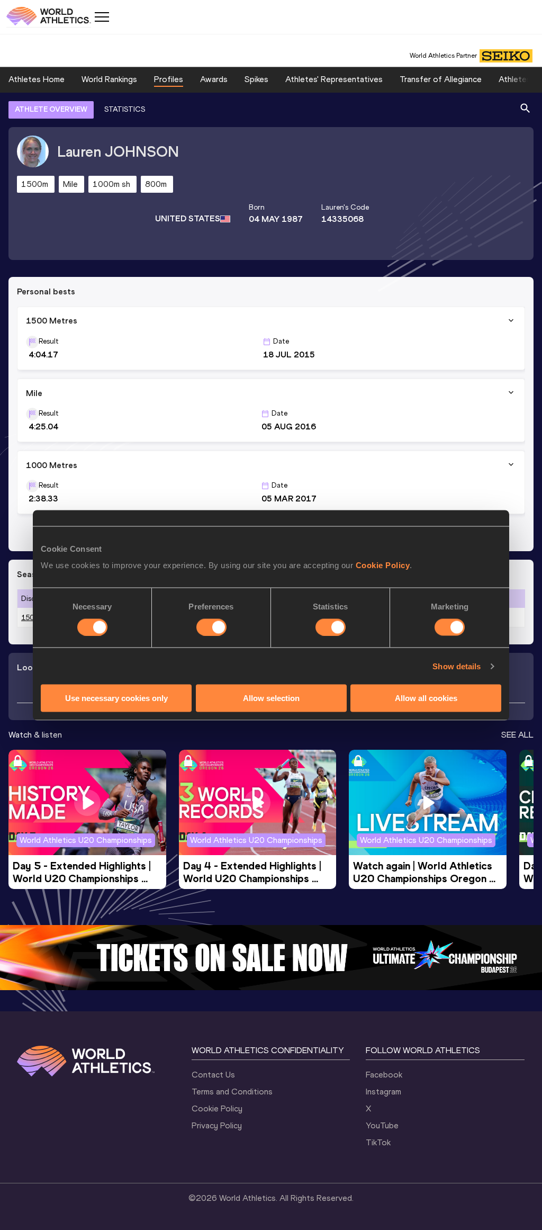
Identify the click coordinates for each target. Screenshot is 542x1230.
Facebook (384, 1075)
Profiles (168, 79)
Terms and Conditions (232, 1092)
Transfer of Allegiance (441, 79)
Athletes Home (36, 79)
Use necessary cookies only (116, 698)
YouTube (382, 1125)
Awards (214, 79)
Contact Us (213, 1075)
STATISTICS (124, 109)
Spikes (256, 79)
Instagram (383, 1092)
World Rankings (109, 79)
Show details (456, 665)
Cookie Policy (383, 565)
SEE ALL (517, 735)
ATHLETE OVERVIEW (51, 109)
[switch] (211, 626)
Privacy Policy (217, 1125)
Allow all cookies (426, 698)
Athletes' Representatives (334, 79)
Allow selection (271, 698)
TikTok (378, 1142)
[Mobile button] (101, 17)
